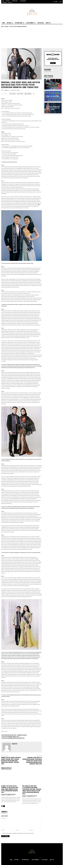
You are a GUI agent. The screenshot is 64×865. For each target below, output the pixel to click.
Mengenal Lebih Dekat (22, 735)
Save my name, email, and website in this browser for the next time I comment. (18, 833)
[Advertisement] (32, 37)
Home (2, 26)
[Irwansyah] (2, 90)
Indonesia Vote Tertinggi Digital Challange (53, 84)
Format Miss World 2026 (52, 96)
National (6, 26)
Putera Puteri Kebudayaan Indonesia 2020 (10, 736)
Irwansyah (6, 90)
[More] (33, 93)
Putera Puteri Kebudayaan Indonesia (18, 26)
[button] (55, 1)
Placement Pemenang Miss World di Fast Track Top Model (53, 108)
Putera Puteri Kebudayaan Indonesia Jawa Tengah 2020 (13, 738)
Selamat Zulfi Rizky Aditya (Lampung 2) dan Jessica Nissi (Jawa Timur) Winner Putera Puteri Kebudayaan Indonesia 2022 (9, 789)
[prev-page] (2, 806)
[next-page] (4, 806)
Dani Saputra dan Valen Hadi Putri (9, 735)
